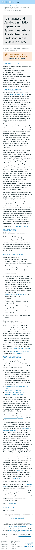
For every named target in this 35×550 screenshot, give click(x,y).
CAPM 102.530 (16, 478)
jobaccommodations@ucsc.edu (13, 418)
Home (4, 5)
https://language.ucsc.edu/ (18, 94)
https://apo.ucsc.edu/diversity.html (15, 294)
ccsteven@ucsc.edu (18, 353)
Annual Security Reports (25, 536)
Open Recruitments (12, 5)
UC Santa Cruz (11, 503)
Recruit (16, 2)
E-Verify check (20, 470)
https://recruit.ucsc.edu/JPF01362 (20, 351)
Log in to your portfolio (17, 518)
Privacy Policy (30, 546)
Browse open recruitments (17, 58)
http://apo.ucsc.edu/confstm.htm (21, 348)
